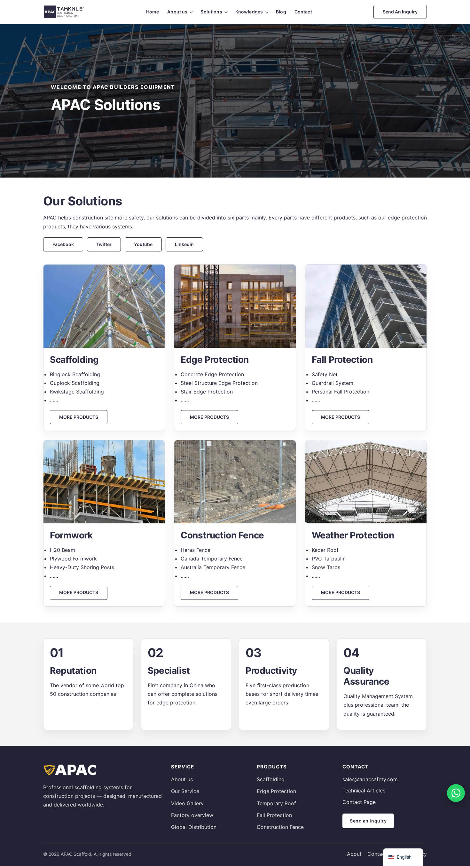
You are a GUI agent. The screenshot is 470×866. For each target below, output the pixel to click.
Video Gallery (187, 803)
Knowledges (249, 11)
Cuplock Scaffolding (74, 383)
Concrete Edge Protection (212, 374)
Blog (281, 11)
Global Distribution (193, 827)
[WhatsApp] (456, 793)
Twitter (104, 244)
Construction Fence (280, 827)
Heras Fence (195, 550)
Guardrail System (332, 383)
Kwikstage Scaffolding (77, 391)
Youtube (143, 244)
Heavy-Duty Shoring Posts (82, 567)
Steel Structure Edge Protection (219, 383)
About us (177, 11)
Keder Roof (325, 550)
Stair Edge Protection (207, 391)
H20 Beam (62, 550)
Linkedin (184, 244)
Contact (303, 11)
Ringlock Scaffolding (75, 374)
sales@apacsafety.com (370, 779)
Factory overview (192, 815)
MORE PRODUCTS (78, 417)
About (354, 854)
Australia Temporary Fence (213, 567)
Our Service (185, 791)
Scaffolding (271, 779)
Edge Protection (276, 791)
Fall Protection (274, 815)
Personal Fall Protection (340, 391)
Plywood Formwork (73, 558)
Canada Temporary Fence (212, 558)
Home (152, 11)
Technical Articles (363, 790)
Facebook (63, 244)
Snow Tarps (326, 567)
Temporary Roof (276, 803)
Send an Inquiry (400, 11)
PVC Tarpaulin (329, 558)
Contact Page (359, 802)
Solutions (211, 11)
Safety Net (325, 374)
